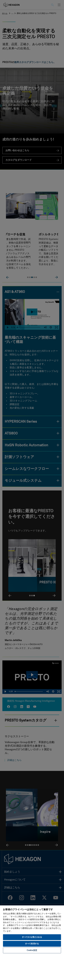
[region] (32, 929)
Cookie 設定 (32, 950)
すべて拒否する (32, 944)
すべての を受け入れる (32, 937)
